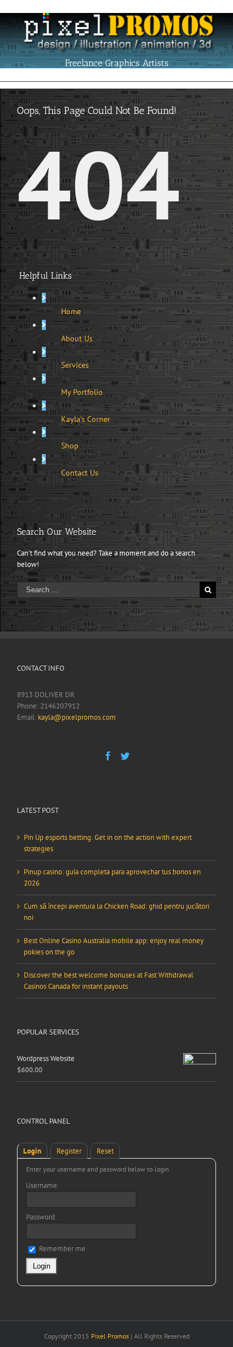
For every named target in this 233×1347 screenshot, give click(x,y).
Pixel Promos (110, 1336)
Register (69, 1151)
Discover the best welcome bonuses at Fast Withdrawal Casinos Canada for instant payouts (108, 980)
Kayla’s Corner (85, 419)
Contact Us (79, 473)
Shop (70, 446)
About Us (77, 338)
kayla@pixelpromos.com (77, 717)
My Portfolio (82, 392)
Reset (105, 1151)
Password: (41, 1217)
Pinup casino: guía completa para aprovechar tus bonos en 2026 (112, 877)
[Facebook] (108, 755)
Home (71, 311)
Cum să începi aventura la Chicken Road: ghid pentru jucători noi (116, 911)
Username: (42, 1185)
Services (75, 365)
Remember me (61, 1248)
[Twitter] (125, 755)
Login (32, 1151)
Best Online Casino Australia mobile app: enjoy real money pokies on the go (114, 946)
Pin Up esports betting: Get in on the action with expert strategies (108, 843)
